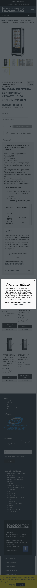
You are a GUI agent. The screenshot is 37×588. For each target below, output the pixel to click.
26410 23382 (27, 302)
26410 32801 (18, 304)
